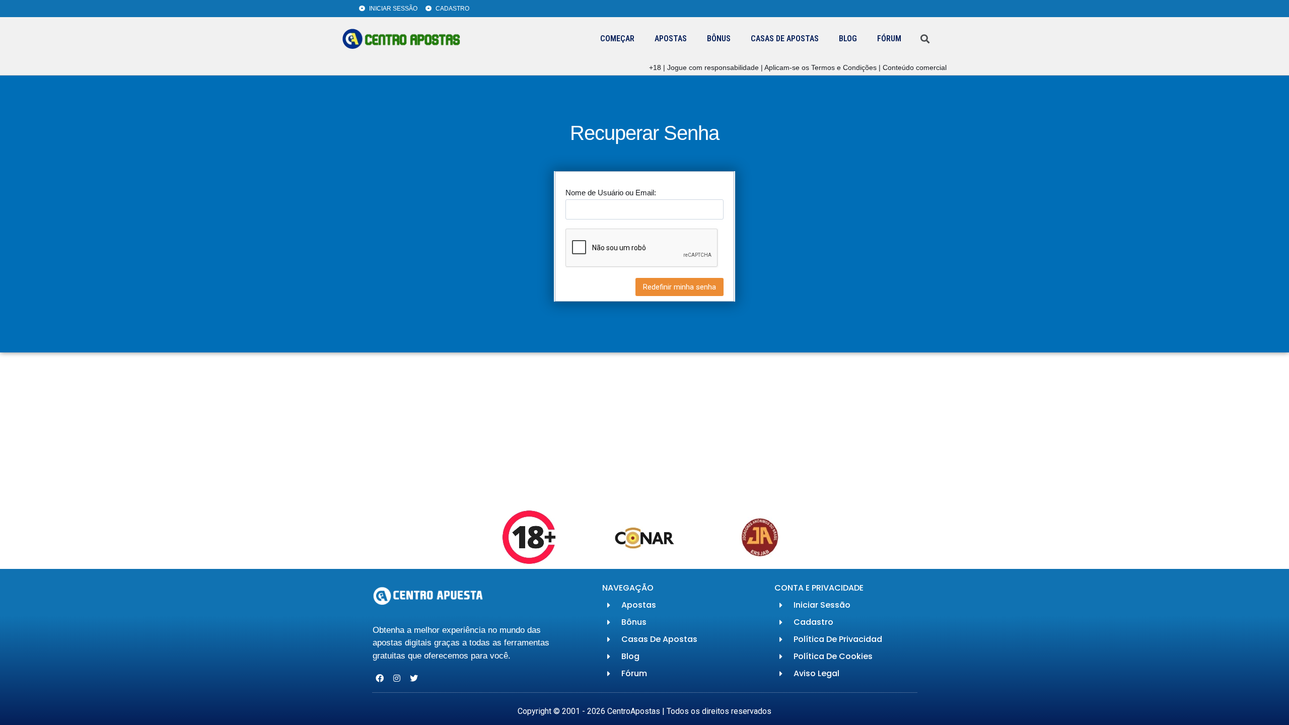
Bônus (719, 38)
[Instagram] (397, 678)
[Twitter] (414, 678)
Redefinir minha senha (679, 287)
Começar (617, 38)
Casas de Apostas (785, 38)
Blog (848, 38)
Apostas (671, 38)
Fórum (889, 38)
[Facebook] (380, 678)
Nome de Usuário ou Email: (610, 192)
